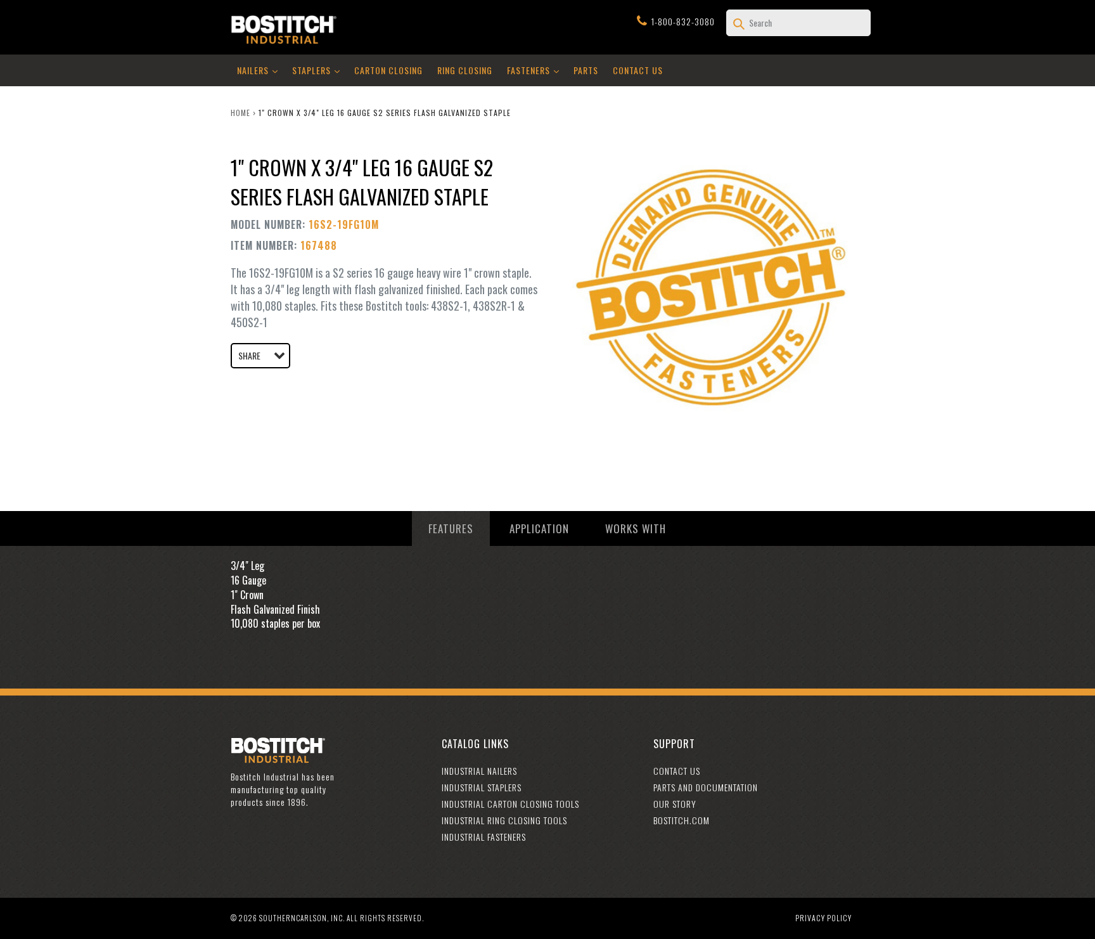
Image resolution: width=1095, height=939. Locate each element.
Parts (585, 70)
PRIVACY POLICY (823, 917)
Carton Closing (388, 70)
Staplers (319, 70)
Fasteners (536, 70)
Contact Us (638, 70)
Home (240, 112)
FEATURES (450, 528)
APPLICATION (539, 528)
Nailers (260, 70)
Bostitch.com (681, 820)
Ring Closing (464, 70)
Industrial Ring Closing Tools (504, 820)
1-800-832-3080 (683, 21)
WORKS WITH (635, 528)
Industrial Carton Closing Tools (510, 803)
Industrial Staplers (482, 787)
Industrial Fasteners (484, 836)
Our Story (674, 803)
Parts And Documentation (705, 787)
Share (249, 355)
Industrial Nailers (479, 770)
